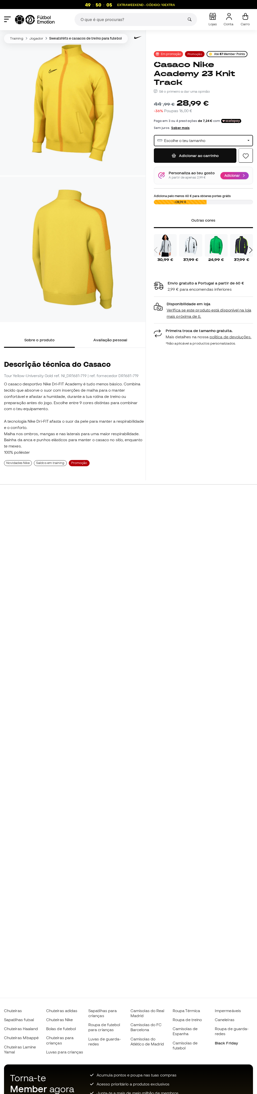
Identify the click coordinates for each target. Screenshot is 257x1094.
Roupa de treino (187, 1019)
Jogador (36, 38)
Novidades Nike (18, 463)
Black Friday (226, 1043)
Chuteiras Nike (59, 1019)
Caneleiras (224, 1019)
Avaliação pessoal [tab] (110, 340)
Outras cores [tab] (203, 220)
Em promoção (171, 54)
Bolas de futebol (61, 1028)
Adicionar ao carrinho (198, 155)
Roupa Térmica (186, 1010)
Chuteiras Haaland (21, 1028)
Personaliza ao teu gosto (192, 173)
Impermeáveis (228, 1010)
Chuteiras (13, 1010)
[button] (203, 310)
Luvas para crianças (64, 1052)
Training (16, 38)
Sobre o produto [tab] (39, 340)
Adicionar (232, 176)
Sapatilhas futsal (19, 1019)
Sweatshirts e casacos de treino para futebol (85, 38)
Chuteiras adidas (61, 1010)
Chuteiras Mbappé (21, 1037)
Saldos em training (50, 463)
